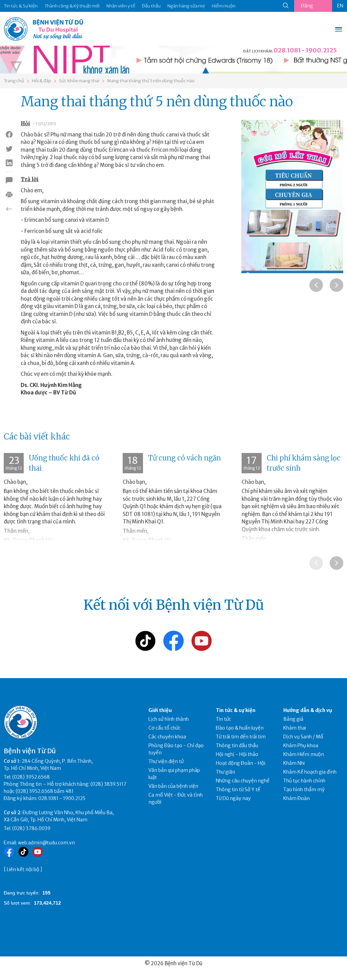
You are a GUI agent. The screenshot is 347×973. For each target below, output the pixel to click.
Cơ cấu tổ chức (164, 728)
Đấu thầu (151, 6)
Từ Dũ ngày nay (233, 798)
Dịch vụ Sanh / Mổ (303, 737)
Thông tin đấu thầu (237, 745)
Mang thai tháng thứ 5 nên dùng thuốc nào (151, 81)
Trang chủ (14, 81)
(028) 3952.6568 (31, 777)
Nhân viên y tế (120, 6)
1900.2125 (321, 50)
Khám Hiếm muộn (303, 754)
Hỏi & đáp (41, 81)
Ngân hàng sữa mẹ (186, 6)
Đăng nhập (307, 7)
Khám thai (294, 728)
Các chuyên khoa (167, 737)
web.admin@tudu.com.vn (46, 843)
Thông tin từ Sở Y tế (238, 789)
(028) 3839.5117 (108, 784)
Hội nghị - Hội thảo (237, 754)
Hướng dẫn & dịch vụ (307, 710)
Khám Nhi (294, 763)
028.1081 (287, 50)
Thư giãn (225, 772)
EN (340, 6)
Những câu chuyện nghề (242, 781)
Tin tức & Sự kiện (21, 6)
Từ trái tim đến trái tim (241, 737)
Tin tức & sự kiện (236, 710)
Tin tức (223, 719)
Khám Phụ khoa (300, 745)
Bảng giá (293, 719)
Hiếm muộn (224, 6)
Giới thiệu (160, 710)
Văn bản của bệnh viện (173, 786)
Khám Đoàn (296, 798)
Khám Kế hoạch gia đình (309, 772)
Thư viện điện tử (166, 761)
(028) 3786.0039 (31, 828)
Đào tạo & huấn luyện (240, 728)
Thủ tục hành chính (304, 781)
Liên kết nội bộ (23, 869)
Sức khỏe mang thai (79, 81)
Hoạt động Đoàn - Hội (240, 763)
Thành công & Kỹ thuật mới (72, 6)
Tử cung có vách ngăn (184, 458)
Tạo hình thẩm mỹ (304, 789)
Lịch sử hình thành (168, 719)
